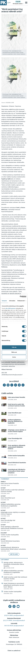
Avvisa (14, 357)
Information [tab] (12, 300)
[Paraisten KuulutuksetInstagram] (14, 606)
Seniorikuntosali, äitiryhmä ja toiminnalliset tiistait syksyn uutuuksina (13, 549)
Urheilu (3, 481)
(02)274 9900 (8, 615)
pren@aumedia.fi (19, 615)
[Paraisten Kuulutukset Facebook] (9, 606)
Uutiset (3, 488)
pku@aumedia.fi (19, 626)
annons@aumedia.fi (19, 620)
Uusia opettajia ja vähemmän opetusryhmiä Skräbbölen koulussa (12, 528)
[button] (18, 4)
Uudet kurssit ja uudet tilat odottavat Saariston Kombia (15, 578)
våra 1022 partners (10, 308)
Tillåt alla (14, 347)
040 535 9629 (8, 626)
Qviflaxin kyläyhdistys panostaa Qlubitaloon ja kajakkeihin (10, 506)
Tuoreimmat (5, 479)
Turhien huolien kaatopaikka (13, 592)
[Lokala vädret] (8, 2)
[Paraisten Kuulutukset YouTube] (18, 606)
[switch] (24, 331)
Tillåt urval (14, 352)
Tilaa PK (18, 1)
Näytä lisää (14, 554)
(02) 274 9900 (7, 620)
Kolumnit (4, 533)
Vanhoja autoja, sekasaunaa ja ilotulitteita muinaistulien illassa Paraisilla (14, 565)
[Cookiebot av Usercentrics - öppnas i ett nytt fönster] (20, 297)
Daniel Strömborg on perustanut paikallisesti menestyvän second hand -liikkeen (14, 586)
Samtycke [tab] (4, 300)
